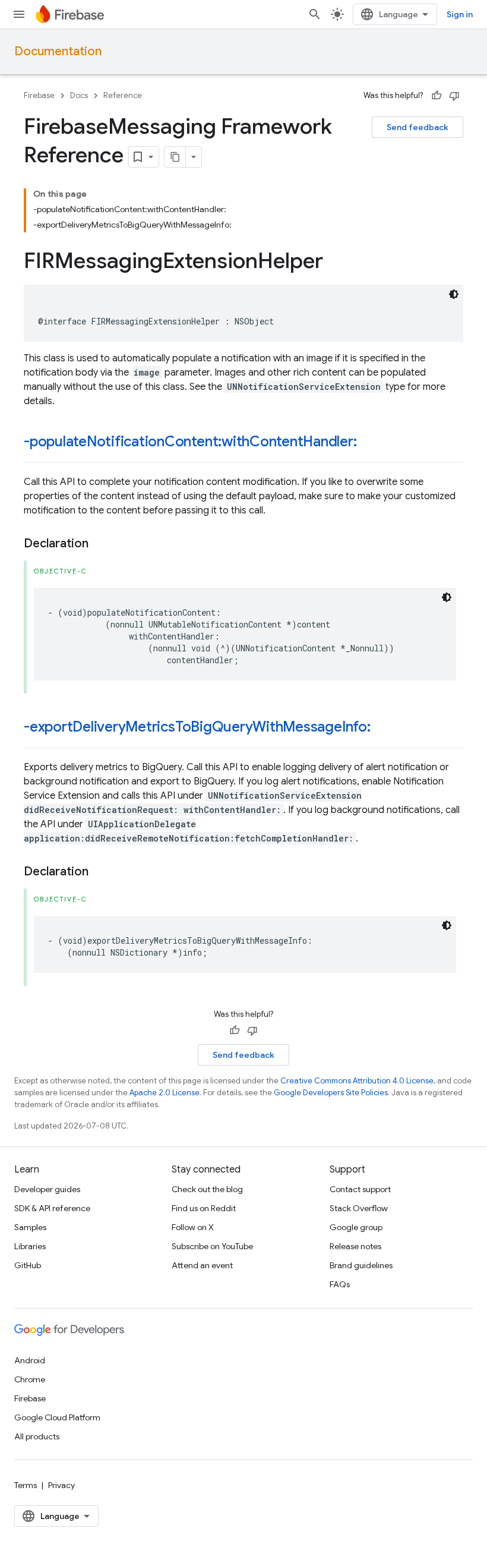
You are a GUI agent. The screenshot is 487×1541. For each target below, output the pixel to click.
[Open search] (315, 14)
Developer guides (47, 1189)
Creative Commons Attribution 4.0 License (357, 1081)
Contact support (360, 1189)
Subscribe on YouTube (212, 1246)
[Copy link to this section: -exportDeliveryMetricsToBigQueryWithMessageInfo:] (382, 728)
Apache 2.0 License (164, 1093)
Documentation (58, 51)
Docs (79, 95)
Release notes (355, 1246)
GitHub (27, 1265)
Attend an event (202, 1265)
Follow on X (193, 1227)
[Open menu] (19, 14)
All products (36, 1436)
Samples (30, 1227)
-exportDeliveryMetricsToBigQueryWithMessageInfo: (197, 727)
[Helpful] (436, 96)
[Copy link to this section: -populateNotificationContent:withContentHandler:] (369, 443)
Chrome (29, 1379)
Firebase (39, 95)
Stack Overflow (359, 1208)
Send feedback (417, 127)
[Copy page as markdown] (175, 157)
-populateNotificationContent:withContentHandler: (190, 441)
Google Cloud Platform (57, 1417)
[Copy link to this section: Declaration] (100, 544)
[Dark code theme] (453, 294)
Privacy (61, 1485)
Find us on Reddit (204, 1208)
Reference (122, 95)
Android (29, 1360)
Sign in (460, 14)
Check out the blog (207, 1189)
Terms (25, 1485)
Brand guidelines (361, 1265)
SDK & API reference (52, 1208)
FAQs (340, 1284)
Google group (356, 1227)
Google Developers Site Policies (331, 1093)
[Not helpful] (454, 96)
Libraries (30, 1246)
